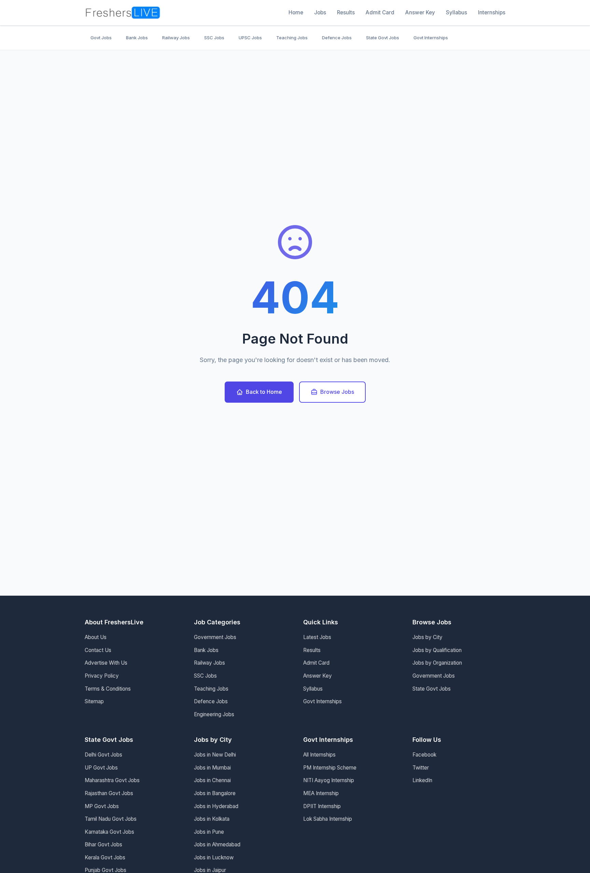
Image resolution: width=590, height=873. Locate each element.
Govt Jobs (101, 37)
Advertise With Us (106, 663)
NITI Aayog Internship (328, 780)
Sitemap (94, 701)
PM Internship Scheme (329, 767)
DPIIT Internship (322, 806)
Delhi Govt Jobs (103, 754)
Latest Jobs (317, 637)
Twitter (420, 767)
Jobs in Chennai (212, 780)
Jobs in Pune (209, 832)
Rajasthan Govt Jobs (109, 793)
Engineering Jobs (214, 714)
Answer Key (420, 12)
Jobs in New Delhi (215, 754)
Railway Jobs (176, 37)
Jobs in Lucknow (214, 857)
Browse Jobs (337, 391)
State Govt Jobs (382, 37)
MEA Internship (321, 793)
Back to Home (264, 391)
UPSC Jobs (250, 37)
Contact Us (98, 650)
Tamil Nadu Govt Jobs (111, 819)
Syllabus (456, 12)
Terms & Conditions (108, 688)
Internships (491, 12)
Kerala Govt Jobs (105, 857)
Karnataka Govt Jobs (109, 832)
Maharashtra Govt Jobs (112, 780)
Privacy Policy (102, 676)
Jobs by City (427, 637)
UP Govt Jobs (101, 767)
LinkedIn (422, 780)
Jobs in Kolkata (211, 819)
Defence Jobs (337, 37)
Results (346, 12)
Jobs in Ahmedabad (217, 844)
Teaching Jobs (292, 37)
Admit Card (380, 12)
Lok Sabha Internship (327, 819)
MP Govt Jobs (102, 806)
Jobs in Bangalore (215, 793)
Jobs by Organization (437, 663)
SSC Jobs (214, 37)
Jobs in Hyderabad (216, 806)
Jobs (320, 12)
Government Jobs (215, 637)
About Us (96, 637)
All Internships (319, 754)
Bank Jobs (137, 37)
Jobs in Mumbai (212, 767)
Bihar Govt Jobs (103, 844)
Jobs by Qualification (437, 650)
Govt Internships (430, 37)
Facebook (424, 754)
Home (296, 12)
